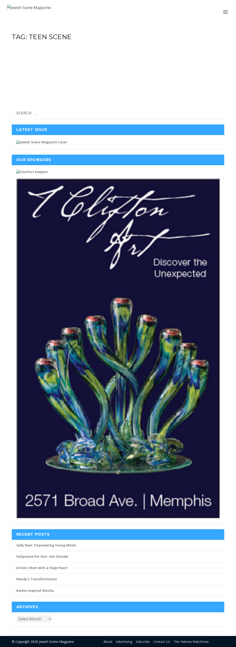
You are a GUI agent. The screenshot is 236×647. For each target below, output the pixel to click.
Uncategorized (80, 67)
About (107, 641)
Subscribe (143, 641)
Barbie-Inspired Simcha (35, 590)
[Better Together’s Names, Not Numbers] (93, 47)
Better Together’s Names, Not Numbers (93, 59)
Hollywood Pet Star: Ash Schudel (42, 556)
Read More (31, 86)
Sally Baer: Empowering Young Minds (46, 545)
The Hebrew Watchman (191, 641)
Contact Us (161, 641)
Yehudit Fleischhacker (34, 67)
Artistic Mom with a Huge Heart (42, 568)
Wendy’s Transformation (36, 579)
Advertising (124, 641)
